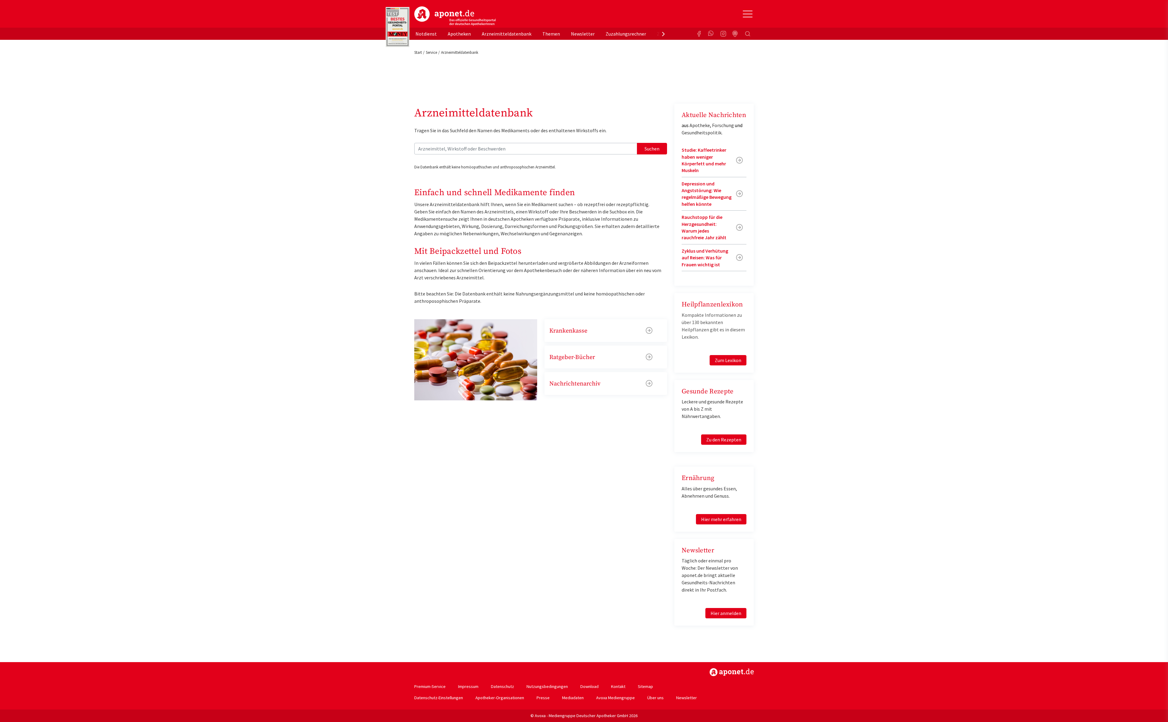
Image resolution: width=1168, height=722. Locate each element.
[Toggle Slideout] (748, 14)
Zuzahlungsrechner (626, 34)
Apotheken (459, 34)
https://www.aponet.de (732, 672)
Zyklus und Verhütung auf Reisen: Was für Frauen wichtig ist (705, 258)
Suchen (652, 149)
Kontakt (618, 686)
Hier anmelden (726, 613)
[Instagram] (723, 34)
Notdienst (426, 34)
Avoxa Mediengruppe (615, 697)
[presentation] (663, 34)
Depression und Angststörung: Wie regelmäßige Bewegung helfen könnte (707, 194)
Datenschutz (502, 686)
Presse (543, 697)
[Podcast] (735, 34)
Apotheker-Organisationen (499, 697)
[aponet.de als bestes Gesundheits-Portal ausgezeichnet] (397, 27)
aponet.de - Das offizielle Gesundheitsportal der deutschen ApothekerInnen (455, 16)
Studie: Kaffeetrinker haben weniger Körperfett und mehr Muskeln (704, 160)
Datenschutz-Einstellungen (438, 697)
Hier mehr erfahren (721, 519)
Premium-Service (430, 686)
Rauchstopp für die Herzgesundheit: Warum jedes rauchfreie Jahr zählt (704, 227)
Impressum (468, 686)
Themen (551, 34)
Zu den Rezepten (723, 440)
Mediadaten (573, 697)
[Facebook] (699, 34)
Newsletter (583, 34)
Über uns (655, 697)
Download (589, 686)
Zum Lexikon (728, 360)
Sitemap (645, 686)
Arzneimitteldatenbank (506, 34)
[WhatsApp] (711, 34)
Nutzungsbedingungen (547, 686)
